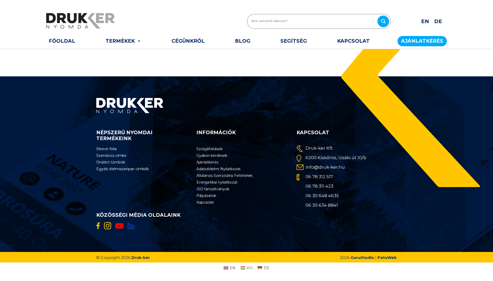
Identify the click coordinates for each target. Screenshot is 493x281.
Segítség (293, 41)
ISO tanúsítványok (212, 189)
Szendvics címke (111, 155)
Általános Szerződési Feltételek (224, 175)
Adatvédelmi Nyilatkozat (218, 169)
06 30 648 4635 (322, 195)
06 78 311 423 (319, 186)
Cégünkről (188, 41)
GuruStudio (362, 257)
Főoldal (62, 41)
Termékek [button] (120, 41)
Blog (242, 41)
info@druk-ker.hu (325, 167)
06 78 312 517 (319, 176)
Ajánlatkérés (422, 41)
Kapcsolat (353, 41)
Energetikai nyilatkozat (217, 182)
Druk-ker (140, 257)
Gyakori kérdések (211, 155)
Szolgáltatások (209, 149)
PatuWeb (387, 257)
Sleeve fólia (106, 149)
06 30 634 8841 (322, 205)
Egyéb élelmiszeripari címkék (122, 169)
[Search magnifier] (383, 21)
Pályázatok (206, 195)
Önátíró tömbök (110, 162)
